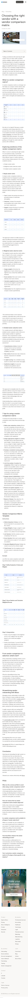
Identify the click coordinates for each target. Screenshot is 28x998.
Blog (3, 11)
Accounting (18, 922)
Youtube (3, 978)
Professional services (20, 920)
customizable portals (9, 720)
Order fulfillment (5, 958)
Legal (16, 929)
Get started (5, 744)
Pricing (3, 922)
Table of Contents (7, 51)
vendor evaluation (6, 134)
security (22, 723)
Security (3, 932)
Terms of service (5, 985)
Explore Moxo (4, 920)
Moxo (23, 775)
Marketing (17, 934)
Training (3, 963)
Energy (17, 944)
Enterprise (3, 929)
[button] (25, 2)
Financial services (19, 932)
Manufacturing (18, 936)
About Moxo (18, 958)
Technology (18, 927)
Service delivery (5, 953)
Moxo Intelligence (5, 924)
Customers (18, 951)
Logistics (17, 939)
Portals (3, 927)
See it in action (14, 894)
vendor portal (20, 699)
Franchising (4, 961)
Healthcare (17, 924)
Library (17, 956)
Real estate (18, 941)
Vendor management (6, 965)
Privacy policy (4, 987)
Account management (6, 956)
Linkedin (3, 975)
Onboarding (4, 951)
